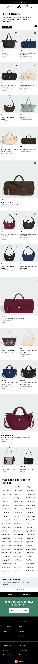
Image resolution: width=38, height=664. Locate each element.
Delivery (5, 621)
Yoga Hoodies (30, 534)
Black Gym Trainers (4, 498)
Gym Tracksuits (31, 498)
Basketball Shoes (29, 568)
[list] (16, 27)
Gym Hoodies (18, 538)
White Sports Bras (30, 509)
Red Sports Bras (6, 564)
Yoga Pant (29, 560)
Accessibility (22, 655)
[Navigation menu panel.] (3, 6)
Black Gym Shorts (4, 502)
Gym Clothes (18, 527)
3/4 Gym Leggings (29, 487)
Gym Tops (17, 498)
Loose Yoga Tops (31, 549)
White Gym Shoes (29, 513)
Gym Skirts (17, 556)
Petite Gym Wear (6, 545)
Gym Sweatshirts (17, 564)
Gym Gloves (17, 531)
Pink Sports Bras (5, 549)
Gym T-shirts (18, 567)
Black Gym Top (6, 494)
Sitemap (21, 626)
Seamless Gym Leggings (6, 568)
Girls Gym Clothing (4, 531)
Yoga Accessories (30, 524)
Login (10, 594)
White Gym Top (30, 516)
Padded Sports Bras (6, 542)
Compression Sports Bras (18, 491)
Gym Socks (17, 560)
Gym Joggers (18, 545)
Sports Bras (17, 487)
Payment (21, 631)
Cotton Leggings (19, 509)
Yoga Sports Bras (29, 542)
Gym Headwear (18, 534)
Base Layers (30, 564)
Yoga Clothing (30, 531)
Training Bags (18, 523)
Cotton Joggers (6, 538)
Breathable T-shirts (5, 520)
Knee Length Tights (18, 513)
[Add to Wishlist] (15, 33)
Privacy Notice (23, 650)
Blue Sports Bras (5, 509)
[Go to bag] (35, 6)
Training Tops (30, 494)
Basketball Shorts (29, 571)
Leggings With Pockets (6, 560)
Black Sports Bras (5, 491)
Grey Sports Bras (5, 535)
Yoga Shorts (29, 538)
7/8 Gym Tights (18, 501)
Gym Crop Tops (6, 523)
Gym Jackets (18, 542)
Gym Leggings (18, 571)
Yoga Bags (29, 527)
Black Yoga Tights (5, 505)
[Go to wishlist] (7, 6)
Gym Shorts (17, 553)
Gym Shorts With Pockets (5, 557)
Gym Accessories (17, 520)
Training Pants (30, 501)
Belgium (21, 661)
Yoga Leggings (30, 553)
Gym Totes (17, 516)
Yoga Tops (29, 556)
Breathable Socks (5, 516)
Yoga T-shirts (30, 545)
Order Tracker (7, 626)
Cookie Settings (7, 645)
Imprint (5, 631)
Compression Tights (18, 505)
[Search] (30, 6)
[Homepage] (19, 7)
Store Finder (22, 636)
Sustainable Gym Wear (5, 487)
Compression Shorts (5, 571)
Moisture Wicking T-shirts (17, 494)
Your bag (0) (26, 594)
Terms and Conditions (9, 655)
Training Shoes (18, 549)
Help (4, 636)
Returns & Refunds (24, 621)
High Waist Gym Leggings (31, 491)
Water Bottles (30, 505)
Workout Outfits (31, 520)
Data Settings (23, 645)
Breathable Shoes (5, 513)
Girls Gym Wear (6, 527)
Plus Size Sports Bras (6, 553)
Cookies (5, 650)
